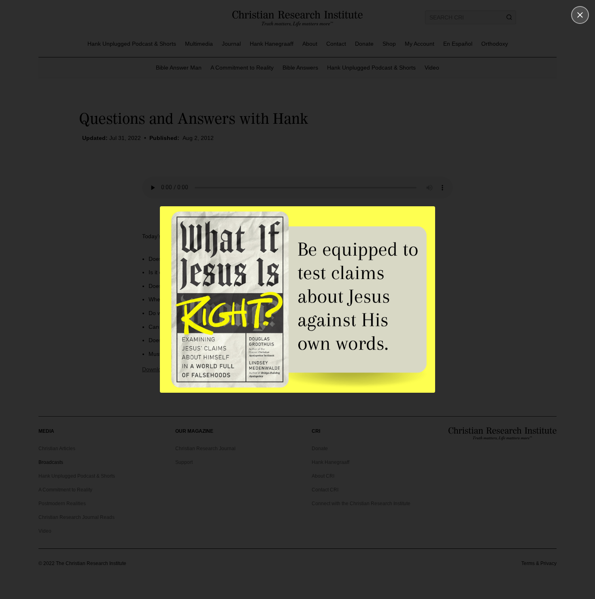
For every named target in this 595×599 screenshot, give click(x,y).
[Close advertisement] (580, 15)
